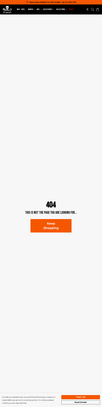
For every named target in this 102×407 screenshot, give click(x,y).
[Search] (92, 9)
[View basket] (97, 9)
